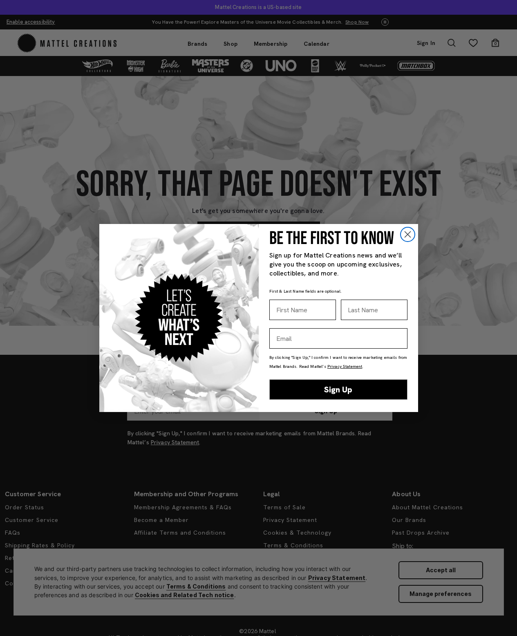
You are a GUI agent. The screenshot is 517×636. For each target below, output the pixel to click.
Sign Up (338, 389)
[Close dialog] (408, 234)
